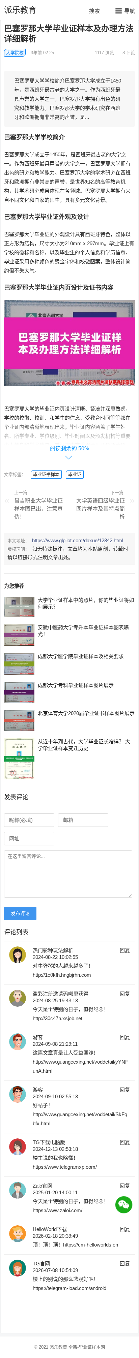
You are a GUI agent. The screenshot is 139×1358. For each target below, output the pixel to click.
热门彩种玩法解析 (53, 950)
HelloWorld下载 (50, 1229)
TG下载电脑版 (49, 1142)
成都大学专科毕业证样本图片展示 (76, 685)
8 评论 (128, 52)
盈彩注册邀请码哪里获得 (60, 994)
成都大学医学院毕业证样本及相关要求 (81, 656)
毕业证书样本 (46, 474)
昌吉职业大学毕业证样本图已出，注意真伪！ (38, 509)
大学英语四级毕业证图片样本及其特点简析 (100, 509)
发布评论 (20, 913)
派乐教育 (20, 9)
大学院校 (15, 52)
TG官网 (41, 1263)
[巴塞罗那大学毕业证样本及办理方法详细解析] (69, 391)
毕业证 (74, 474)
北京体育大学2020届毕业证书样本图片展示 (86, 713)
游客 (38, 1037)
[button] (125, 10)
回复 (125, 950)
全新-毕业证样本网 (86, 1347)
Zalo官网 (42, 1186)
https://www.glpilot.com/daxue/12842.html (77, 540)
